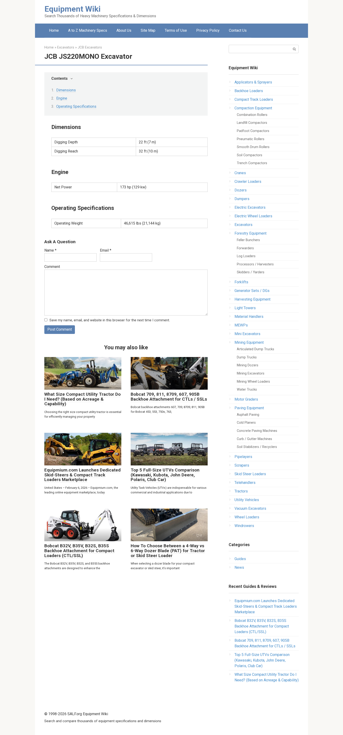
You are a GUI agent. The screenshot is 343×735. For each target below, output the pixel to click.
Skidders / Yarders (250, 272)
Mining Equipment (249, 342)
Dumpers (241, 199)
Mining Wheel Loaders (253, 382)
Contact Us (238, 30)
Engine (61, 98)
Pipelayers (243, 456)
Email (105, 250)
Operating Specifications (76, 106)
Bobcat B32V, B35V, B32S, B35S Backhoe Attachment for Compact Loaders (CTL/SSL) (79, 550)
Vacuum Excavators (250, 508)
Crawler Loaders (247, 181)
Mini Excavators (247, 334)
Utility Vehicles (246, 500)
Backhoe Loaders (248, 91)
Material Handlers (248, 316)
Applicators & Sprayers (253, 82)
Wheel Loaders (246, 517)
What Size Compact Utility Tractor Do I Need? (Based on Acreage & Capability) (82, 399)
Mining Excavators (250, 373)
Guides (240, 559)
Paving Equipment (249, 408)
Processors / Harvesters (255, 264)
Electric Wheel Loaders (253, 216)
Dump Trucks (247, 357)
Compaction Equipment (253, 108)
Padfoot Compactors (253, 131)
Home (54, 30)
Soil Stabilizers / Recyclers (257, 447)
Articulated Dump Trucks (255, 349)
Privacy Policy (208, 30)
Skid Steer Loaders (250, 474)
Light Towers (245, 308)
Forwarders (245, 248)
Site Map (148, 30)
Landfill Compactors (252, 123)
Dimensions (66, 90)
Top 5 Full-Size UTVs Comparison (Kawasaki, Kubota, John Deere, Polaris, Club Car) (165, 474)
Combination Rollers (252, 115)
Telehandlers (245, 482)
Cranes (240, 173)
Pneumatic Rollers (250, 139)
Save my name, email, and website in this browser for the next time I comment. (109, 320)
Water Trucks (247, 390)
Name (50, 250)
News (239, 567)
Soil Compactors (249, 155)
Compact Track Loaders (253, 99)
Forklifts (241, 282)
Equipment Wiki (73, 9)
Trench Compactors (252, 163)
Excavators (243, 224)
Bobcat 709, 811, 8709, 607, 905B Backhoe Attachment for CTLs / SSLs (169, 397)
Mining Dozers (247, 365)
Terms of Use (176, 30)
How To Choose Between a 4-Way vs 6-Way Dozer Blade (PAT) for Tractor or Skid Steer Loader (168, 550)
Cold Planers (246, 423)
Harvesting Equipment (252, 299)
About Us (123, 30)
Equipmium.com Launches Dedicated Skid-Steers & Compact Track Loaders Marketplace (82, 474)
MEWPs (241, 325)
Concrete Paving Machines (257, 431)
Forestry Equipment (250, 233)
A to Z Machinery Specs (87, 30)
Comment (52, 266)
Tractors (241, 491)
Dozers (240, 190)
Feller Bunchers (248, 240)
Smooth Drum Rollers (253, 147)
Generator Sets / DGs (252, 290)
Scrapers (241, 465)
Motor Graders (246, 399)
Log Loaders (246, 256)
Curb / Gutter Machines (254, 439)
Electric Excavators (250, 207)
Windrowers (244, 526)
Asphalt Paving (248, 415)
